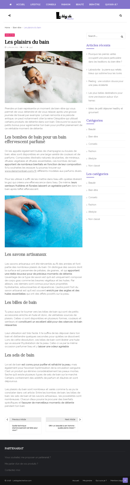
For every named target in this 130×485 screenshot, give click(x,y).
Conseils (51, 4)
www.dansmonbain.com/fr (20, 170)
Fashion (65, 4)
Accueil (20, 4)
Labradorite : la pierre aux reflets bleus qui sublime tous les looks (105, 71)
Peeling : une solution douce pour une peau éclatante (105, 83)
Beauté (80, 4)
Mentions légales (117, 480)
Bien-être (94, 4)
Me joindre (87, 480)
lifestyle (35, 4)
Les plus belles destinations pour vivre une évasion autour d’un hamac (105, 97)
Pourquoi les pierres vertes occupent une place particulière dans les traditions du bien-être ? (105, 58)
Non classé (94, 165)
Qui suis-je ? (111, 4)
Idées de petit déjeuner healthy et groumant (105, 110)
